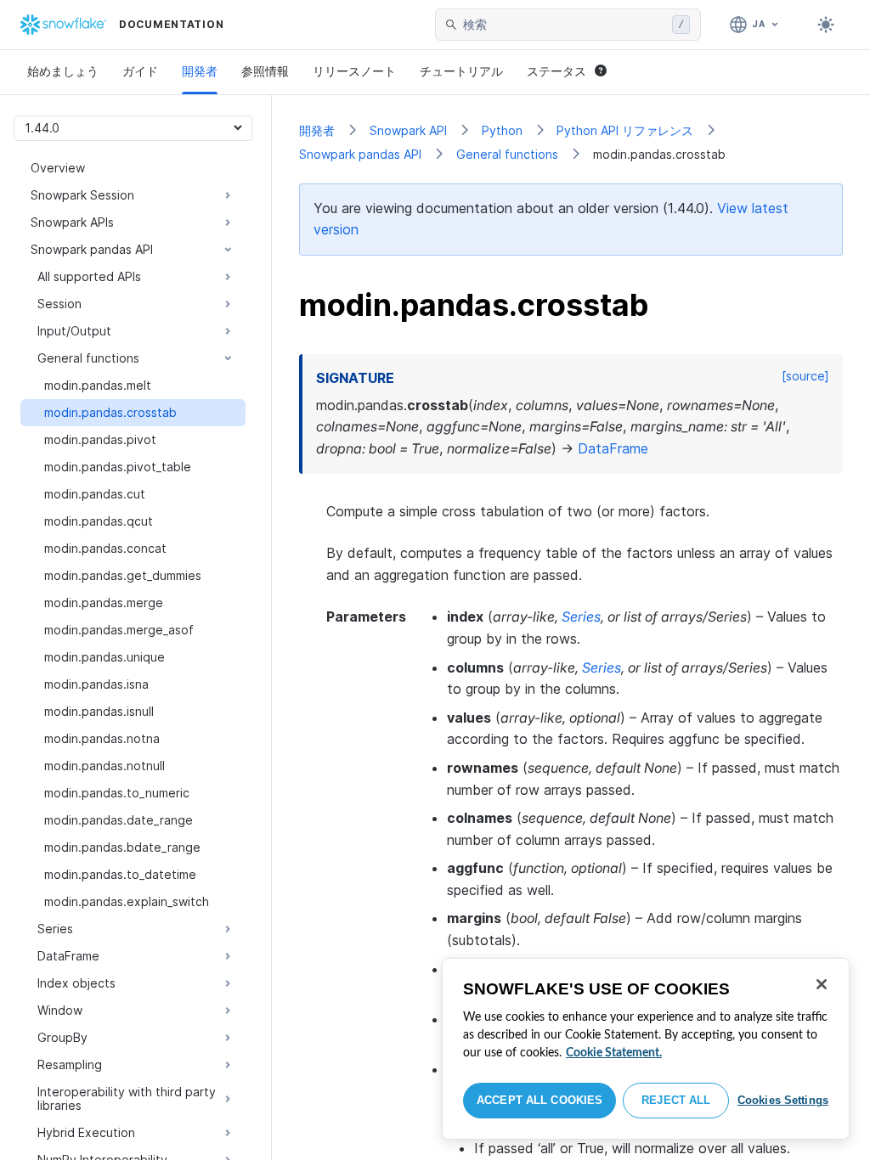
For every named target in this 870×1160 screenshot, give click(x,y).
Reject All (675, 1100)
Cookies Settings (782, 1100)
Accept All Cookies (539, 1100)
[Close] (821, 984)
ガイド (140, 71)
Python (502, 130)
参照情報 (265, 71)
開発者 (200, 71)
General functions (507, 154)
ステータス (556, 71)
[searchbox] (564, 24)
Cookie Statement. (614, 1053)
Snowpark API (408, 130)
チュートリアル (461, 71)
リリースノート (354, 71)
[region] (646, 1049)
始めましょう (63, 71)
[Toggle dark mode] (826, 25)
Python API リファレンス (624, 130)
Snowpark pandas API (360, 154)
